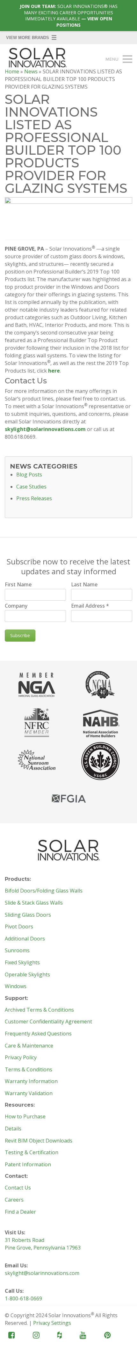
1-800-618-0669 (23, 1298)
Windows (15, 986)
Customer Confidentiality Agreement (48, 1022)
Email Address (90, 605)
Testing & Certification (31, 1153)
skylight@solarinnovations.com (45, 429)
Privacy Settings (52, 1322)
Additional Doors (25, 939)
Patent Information (28, 1165)
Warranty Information (31, 1081)
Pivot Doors (19, 927)
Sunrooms (17, 951)
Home (12, 71)
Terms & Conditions (28, 1070)
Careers (14, 1200)
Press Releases (34, 499)
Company (16, 605)
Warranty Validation (29, 1093)
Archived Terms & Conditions (39, 1010)
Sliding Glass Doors (28, 915)
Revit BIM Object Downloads (38, 1141)
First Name (18, 584)
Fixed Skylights (22, 963)
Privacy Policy (21, 1058)
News (31, 71)
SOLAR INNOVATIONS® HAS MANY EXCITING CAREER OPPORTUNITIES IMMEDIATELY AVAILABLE (69, 15)
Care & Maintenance (29, 1046)
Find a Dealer (20, 1212)
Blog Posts (29, 475)
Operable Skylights (27, 975)
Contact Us (18, 1188)
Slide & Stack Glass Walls (34, 903)
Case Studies (31, 487)
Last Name (84, 584)
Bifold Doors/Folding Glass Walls (44, 891)
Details (13, 1129)
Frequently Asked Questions (38, 1034)
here (54, 370)
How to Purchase (25, 1117)
